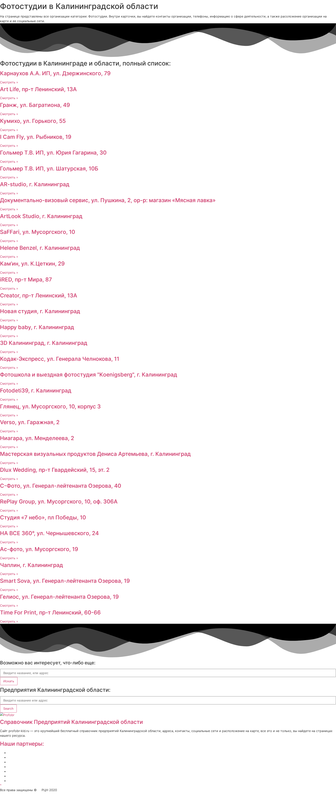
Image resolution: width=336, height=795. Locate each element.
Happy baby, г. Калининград (37, 327)
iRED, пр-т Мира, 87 (26, 279)
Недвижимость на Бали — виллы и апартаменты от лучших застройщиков (66, 762)
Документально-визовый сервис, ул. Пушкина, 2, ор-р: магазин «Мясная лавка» (108, 200)
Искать (8, 681)
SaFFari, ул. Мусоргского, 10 (37, 232)
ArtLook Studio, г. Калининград (41, 216)
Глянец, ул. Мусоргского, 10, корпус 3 (50, 406)
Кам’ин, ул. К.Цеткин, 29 (32, 263)
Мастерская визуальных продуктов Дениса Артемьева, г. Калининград (95, 454)
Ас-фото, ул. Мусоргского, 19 (39, 549)
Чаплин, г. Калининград (31, 565)
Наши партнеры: (22, 743)
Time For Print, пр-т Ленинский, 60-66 (50, 612)
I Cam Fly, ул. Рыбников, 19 (35, 137)
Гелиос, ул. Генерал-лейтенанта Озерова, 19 (59, 596)
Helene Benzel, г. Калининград (40, 248)
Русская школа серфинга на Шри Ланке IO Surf (44, 767)
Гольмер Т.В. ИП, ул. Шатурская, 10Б (49, 168)
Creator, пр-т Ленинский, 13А (38, 295)
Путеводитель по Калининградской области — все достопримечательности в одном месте (79, 781)
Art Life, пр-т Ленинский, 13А (38, 89)
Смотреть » (9, 82)
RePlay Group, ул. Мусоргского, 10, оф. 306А (59, 501)
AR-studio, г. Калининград (34, 184)
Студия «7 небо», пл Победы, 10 (43, 517)
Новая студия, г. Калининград (40, 311)
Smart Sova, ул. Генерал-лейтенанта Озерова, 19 (65, 580)
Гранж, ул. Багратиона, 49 (35, 105)
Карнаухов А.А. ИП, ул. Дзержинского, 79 (55, 73)
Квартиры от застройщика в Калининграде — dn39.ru (49, 771)
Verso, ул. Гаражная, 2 (30, 422)
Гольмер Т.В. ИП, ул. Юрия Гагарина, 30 (53, 152)
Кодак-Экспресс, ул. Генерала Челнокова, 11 (59, 359)
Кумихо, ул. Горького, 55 (33, 121)
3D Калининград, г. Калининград (43, 343)
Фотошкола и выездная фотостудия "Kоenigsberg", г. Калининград (88, 374)
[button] (1, 785)
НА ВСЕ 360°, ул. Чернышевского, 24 (49, 533)
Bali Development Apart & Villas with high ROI (41, 776)
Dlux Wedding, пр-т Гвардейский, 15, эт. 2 (54, 470)
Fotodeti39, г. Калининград (35, 390)
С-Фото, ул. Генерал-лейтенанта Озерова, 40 (60, 485)
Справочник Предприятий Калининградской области (71, 722)
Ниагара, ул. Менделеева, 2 (37, 438)
